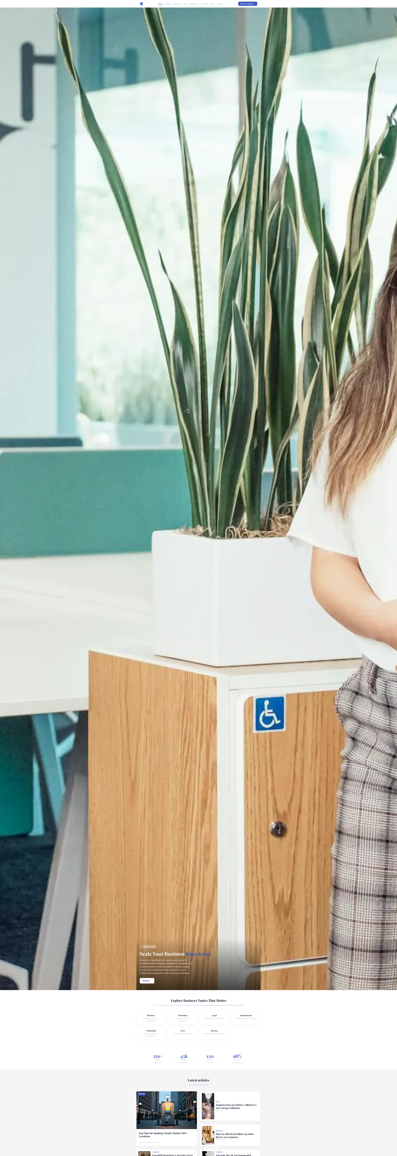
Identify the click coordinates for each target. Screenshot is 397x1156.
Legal (185, 4)
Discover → (147, 981)
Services (220, 4)
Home (160, 4)
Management (194, 4)
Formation (177, 4)
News (213, 4)
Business (168, 4)
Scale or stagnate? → (247, 4)
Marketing (204, 4)
